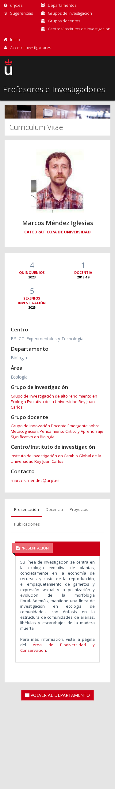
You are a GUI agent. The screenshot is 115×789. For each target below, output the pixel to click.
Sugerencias (21, 13)
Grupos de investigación (70, 13)
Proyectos (79, 509)
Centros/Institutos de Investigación (79, 29)
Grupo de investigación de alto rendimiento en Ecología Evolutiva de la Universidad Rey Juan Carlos (54, 401)
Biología (19, 358)
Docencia (54, 509)
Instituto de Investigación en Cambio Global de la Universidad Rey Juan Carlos (56, 458)
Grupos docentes (64, 21)
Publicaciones (27, 524)
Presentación (26, 509)
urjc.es (15, 5)
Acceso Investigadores (30, 47)
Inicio (15, 39)
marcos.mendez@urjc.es (35, 480)
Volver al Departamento (59, 695)
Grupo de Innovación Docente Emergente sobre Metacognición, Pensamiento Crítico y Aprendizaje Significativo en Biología (57, 431)
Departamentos (62, 5)
